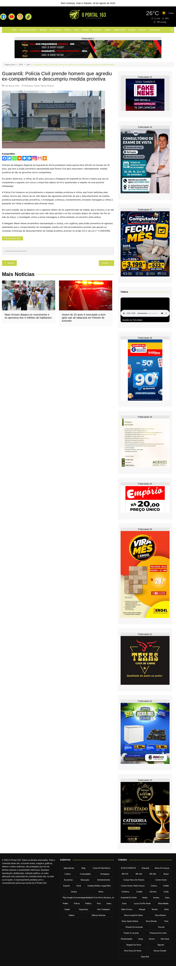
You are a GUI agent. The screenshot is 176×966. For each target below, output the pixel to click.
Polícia (68, 30)
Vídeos (71, 915)
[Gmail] (39, 158)
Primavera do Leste (158, 933)
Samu (108, 903)
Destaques (28, 86)
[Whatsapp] (14, 158)
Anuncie (142, 30)
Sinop (140, 939)
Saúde (108, 30)
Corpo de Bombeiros (101, 868)
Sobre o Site (119, 30)
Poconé (161, 927)
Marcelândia (163, 903)
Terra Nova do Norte (132, 951)
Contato (131, 30)
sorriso (152, 939)
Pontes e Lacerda (131, 933)
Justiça (74, 892)
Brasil (166, 874)
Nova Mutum (160, 915)
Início (14, 30)
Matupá (43, 30)
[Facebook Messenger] (24, 158)
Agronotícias (69, 868)
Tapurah (160, 945)
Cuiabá (139, 892)
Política (88, 903)
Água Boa (145, 956)
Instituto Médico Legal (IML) (99, 886)
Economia (97, 30)
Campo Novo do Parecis (133, 880)
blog (83, 868)
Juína (124, 903)
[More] (44, 158)
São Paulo (165, 939)
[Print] (19, 158)
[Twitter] (9, 158)
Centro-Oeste (161, 880)
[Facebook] (4, 158)
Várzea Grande (159, 951)
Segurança (83, 909)
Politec (65, 903)
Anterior (11, 263)
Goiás (166, 892)
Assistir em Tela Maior (132, 320)
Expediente (154, 30)
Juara (167, 897)
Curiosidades (85, 874)
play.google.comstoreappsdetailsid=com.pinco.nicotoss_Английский (92, 897)
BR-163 (139, 874)
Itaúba (144, 897)
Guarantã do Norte (28, 30)
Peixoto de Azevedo (134, 927)
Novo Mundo (55, 30)
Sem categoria (103, 909)
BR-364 (153, 874)
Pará (166, 921)
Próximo (104, 263)
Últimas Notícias (47, 86)
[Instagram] (34, 158)
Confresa (125, 892)
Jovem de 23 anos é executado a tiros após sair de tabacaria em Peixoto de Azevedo (84, 317)
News (100, 892)
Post (99, 903)
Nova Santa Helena (130, 921)
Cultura (68, 874)
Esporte (85, 30)
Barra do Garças (162, 868)
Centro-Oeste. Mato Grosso (133, 886)
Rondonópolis (126, 939)
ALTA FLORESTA (128, 868)
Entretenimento (103, 880)
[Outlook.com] (29, 158)
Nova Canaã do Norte (133, 915)
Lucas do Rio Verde (142, 903)
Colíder (166, 886)
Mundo (155, 909)
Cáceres (153, 892)
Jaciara (156, 897)
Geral (76, 30)
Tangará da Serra (133, 945)
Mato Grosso (126, 909)
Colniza (154, 886)
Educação (85, 880)
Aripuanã (145, 868)
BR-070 (125, 874)
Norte (166, 909)
